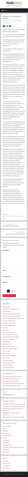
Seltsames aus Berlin (8, 355)
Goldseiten (5, 431)
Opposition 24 (6, 449)
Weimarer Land (6, 365)
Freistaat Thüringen (7, 323)
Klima (4, 327)
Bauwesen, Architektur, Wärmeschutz (12, 318)
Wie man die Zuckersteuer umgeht (11, 385)
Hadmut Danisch (7, 445)
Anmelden (5, 461)
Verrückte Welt (6, 360)
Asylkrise (5, 311)
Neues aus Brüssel (7, 346)
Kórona (4, 330)
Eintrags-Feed (6, 463)
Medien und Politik (7, 339)
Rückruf (4, 218)
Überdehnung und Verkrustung (10, 378)
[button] (4, 26)
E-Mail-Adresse (7, 276)
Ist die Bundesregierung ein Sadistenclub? (13, 383)
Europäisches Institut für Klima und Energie (13, 447)
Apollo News (6, 440)
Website (5, 282)
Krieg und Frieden (7, 332)
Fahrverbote (14, 216)
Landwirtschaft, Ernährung (9, 337)
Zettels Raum (6, 442)
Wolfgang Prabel (7, 22)
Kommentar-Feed (7, 466)
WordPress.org (6, 468)
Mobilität (7, 214)
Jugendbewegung (7, 325)
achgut (4, 438)
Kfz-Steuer (20, 216)
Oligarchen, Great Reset (8, 348)
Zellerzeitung (6, 433)
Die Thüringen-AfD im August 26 (11, 381)
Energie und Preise (7, 320)
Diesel (9, 216)
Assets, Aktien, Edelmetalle (9, 309)
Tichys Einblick (6, 426)
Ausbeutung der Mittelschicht (10, 316)
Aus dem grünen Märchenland (10, 313)
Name (5, 270)
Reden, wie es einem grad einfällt (16, 417)
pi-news (5, 428)
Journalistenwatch (7, 435)
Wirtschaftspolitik (7, 367)
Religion (5, 353)
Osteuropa (5, 351)
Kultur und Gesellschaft (8, 334)
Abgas (6, 216)
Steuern (5, 358)
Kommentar (6, 250)
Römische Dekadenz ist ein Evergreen (12, 376)
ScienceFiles (6, 452)
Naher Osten (6, 344)
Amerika (5, 306)
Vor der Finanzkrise (7, 362)
